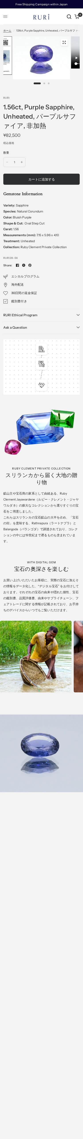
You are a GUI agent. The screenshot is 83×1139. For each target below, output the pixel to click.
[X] (23, 265)
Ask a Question (15, 327)
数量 (6, 152)
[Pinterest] (30, 265)
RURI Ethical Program (20, 315)
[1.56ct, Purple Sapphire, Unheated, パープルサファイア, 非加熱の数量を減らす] (7, 162)
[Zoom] (64, 42)
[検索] (69, 16)
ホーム (7, 30)
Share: (7, 265)
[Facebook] (17, 265)
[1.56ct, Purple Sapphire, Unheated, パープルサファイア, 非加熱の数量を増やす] (21, 162)
